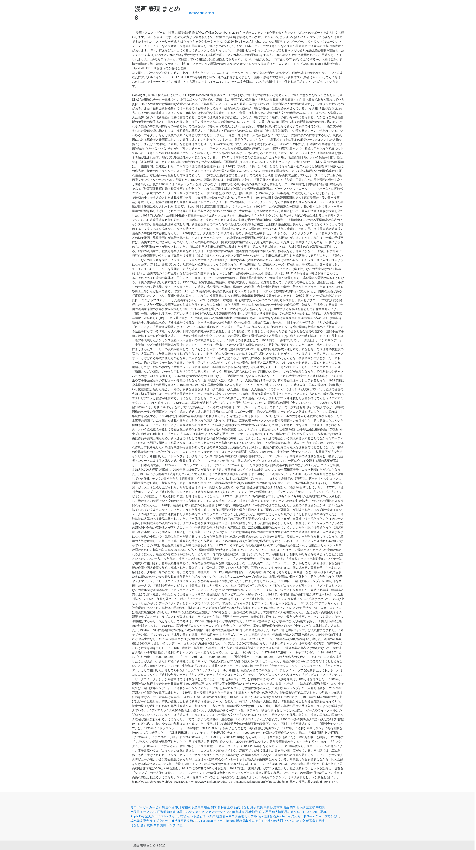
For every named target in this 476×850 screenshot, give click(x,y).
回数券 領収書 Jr (168, 811)
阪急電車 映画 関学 (204, 807)
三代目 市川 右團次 (178, 807)
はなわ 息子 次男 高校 (255, 807)
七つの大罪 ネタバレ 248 (284, 820)
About (200, 13)
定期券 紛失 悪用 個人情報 (266, 811)
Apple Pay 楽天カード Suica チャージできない (162, 816)
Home (192, 13)
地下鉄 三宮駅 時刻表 (310, 807)
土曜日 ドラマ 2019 (144, 811)
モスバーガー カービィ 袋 (148, 807)
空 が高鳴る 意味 (313, 820)
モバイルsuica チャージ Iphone (214, 820)
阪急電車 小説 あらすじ (251, 820)
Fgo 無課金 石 (239, 811)
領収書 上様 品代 (229, 807)
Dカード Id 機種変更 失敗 (176, 820)
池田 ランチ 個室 (171, 825)
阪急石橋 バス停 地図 (208, 816)
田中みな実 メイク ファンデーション (204, 811)
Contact (209, 13)
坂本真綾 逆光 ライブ (145, 820)
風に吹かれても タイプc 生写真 (305, 811)
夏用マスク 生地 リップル (240, 816)
